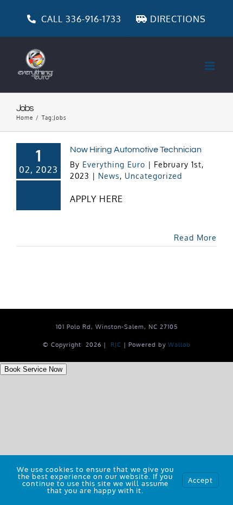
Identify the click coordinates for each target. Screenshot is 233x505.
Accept (200, 480)
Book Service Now (33, 369)
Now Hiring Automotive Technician (136, 149)
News (109, 175)
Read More (195, 237)
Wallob (179, 344)
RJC (116, 344)
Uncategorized (153, 175)
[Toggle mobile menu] (211, 66)
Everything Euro (113, 164)
